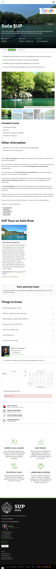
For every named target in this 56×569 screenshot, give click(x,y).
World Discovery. (15, 521)
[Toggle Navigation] (53, 2)
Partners (7, 566)
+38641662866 (16, 352)
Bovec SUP (6, 214)
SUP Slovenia (7, 207)
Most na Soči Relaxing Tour (6, 557)
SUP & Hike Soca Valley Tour (7, 558)
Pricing (4, 50)
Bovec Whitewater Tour (6, 553)
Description (12, 50)
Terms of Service (20, 566)
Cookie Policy (27, 566)
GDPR (33, 566)
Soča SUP (11, 518)
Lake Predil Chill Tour (5, 555)
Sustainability (13, 566)
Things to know (21, 50)
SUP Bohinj (6, 213)
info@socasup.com (17, 350)
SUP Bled (6, 209)
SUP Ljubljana (7, 211)
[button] (53, 89)
